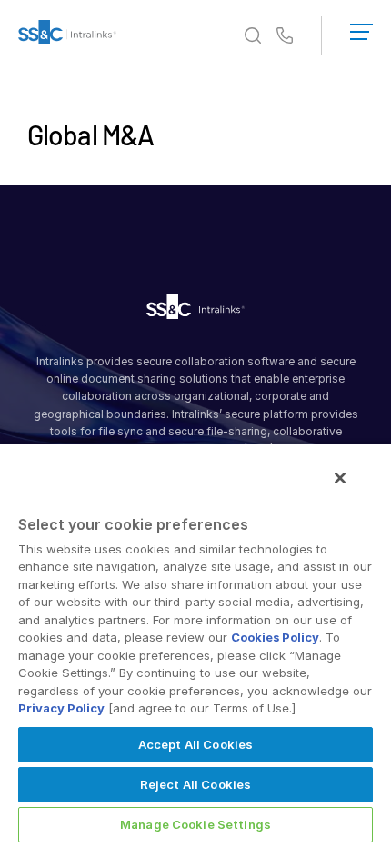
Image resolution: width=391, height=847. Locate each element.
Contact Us (285, 36)
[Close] (340, 478)
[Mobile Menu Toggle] (361, 28)
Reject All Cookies (195, 784)
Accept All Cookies (195, 744)
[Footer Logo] (195, 309)
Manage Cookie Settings (195, 824)
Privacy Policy (61, 708)
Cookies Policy (275, 637)
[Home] (67, 35)
